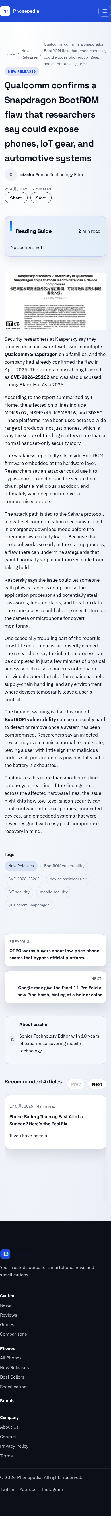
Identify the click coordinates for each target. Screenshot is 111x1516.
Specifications (14, 1386)
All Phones (11, 1358)
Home (10, 54)
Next (97, 1084)
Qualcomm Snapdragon (29, 905)
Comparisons (13, 1334)
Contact (8, 1436)
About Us (9, 1427)
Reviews (8, 1315)
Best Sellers (12, 1377)
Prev (76, 1084)
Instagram (52, 1489)
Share (16, 198)
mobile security (54, 891)
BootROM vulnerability (64, 865)
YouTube (28, 1489)
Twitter (7, 1489)
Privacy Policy (14, 1446)
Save (41, 198)
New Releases (29, 54)
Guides (7, 1324)
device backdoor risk (68, 878)
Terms (6, 1456)
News (5, 1305)
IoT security (19, 891)
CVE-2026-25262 (24, 878)
